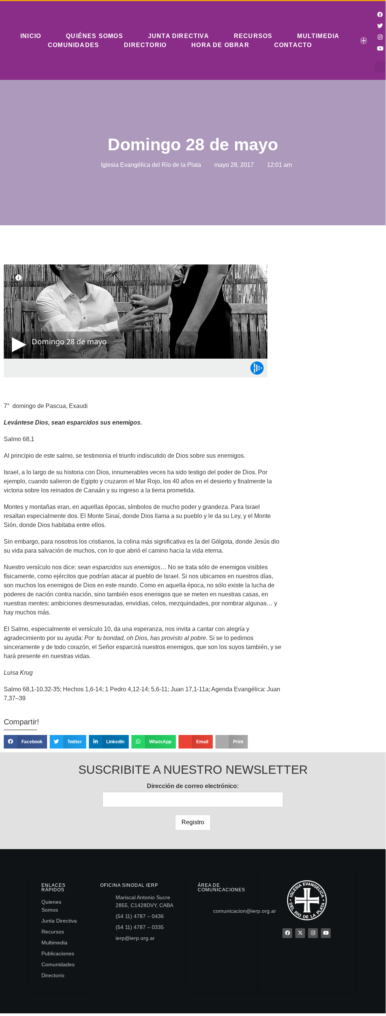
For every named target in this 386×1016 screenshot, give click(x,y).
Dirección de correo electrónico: (193, 786)
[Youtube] (380, 48)
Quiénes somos (94, 36)
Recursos (253, 36)
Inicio (30, 36)
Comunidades (73, 45)
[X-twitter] (300, 933)
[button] (380, 66)
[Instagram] (380, 37)
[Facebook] (287, 933)
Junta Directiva (178, 36)
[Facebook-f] (380, 14)
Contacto (293, 45)
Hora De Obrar (220, 45)
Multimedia (318, 36)
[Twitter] (380, 25)
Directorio (145, 45)
